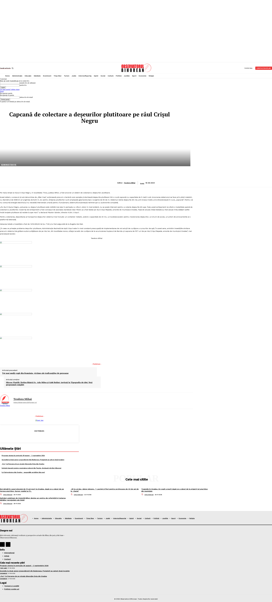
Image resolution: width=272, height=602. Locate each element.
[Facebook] (24, 436)
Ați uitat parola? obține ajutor (10, 89)
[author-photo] (1, 494)
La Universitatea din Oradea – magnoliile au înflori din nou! (23, 472)
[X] (31, 436)
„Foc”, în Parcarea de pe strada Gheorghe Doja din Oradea (23, 464)
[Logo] (136, 68)
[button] (7, 68)
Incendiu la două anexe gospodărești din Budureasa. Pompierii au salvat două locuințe (33, 460)
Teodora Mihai (129, 183)
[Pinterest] (39, 436)
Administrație (8, 165)
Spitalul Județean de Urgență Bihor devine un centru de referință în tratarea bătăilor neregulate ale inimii (33, 499)
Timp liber (3, 568)
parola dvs (23, 85)
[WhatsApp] (46, 436)
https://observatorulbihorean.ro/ (25, 402)
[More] (54, 436)
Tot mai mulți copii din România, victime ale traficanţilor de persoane (35, 373)
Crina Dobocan (7, 494)
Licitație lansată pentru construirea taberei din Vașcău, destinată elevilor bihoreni (31, 468)
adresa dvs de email (26, 97)
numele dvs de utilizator (28, 83)
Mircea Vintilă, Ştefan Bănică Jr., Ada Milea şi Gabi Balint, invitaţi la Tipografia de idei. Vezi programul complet (49, 383)
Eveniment (3, 573)
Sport (2, 91)
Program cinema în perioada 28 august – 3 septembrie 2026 (23, 455)
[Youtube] (8, 544)
